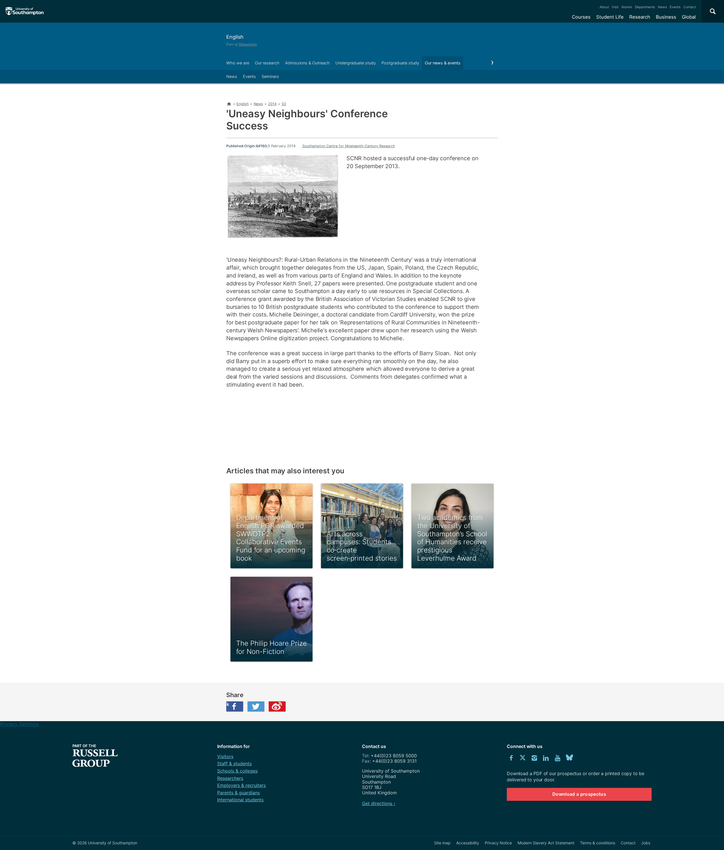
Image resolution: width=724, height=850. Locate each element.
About (604, 7)
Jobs (645, 842)
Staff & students (234, 763)
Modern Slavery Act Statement (546, 842)
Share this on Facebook (227, 704)
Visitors (225, 756)
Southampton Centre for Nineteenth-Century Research (348, 146)
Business (666, 17)
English (235, 37)
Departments (645, 7)
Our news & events (442, 62)
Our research (267, 62)
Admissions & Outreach (307, 62)
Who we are (237, 62)
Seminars (270, 76)
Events (675, 7)
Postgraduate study (400, 62)
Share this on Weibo (277, 706)
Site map (442, 842)
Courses (581, 17)
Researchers (230, 778)
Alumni (626, 7)
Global (689, 17)
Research (639, 17)
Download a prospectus (579, 794)
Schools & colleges (237, 771)
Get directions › (378, 803)
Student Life (610, 17)
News (662, 7)
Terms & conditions (597, 842)
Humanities (248, 44)
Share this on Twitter (255, 706)
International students (240, 800)
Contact (689, 7)
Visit (615, 7)
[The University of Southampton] (24, 11)
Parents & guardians (238, 792)
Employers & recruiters (241, 785)
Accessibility (467, 842)
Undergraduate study (355, 62)
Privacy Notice (498, 842)
